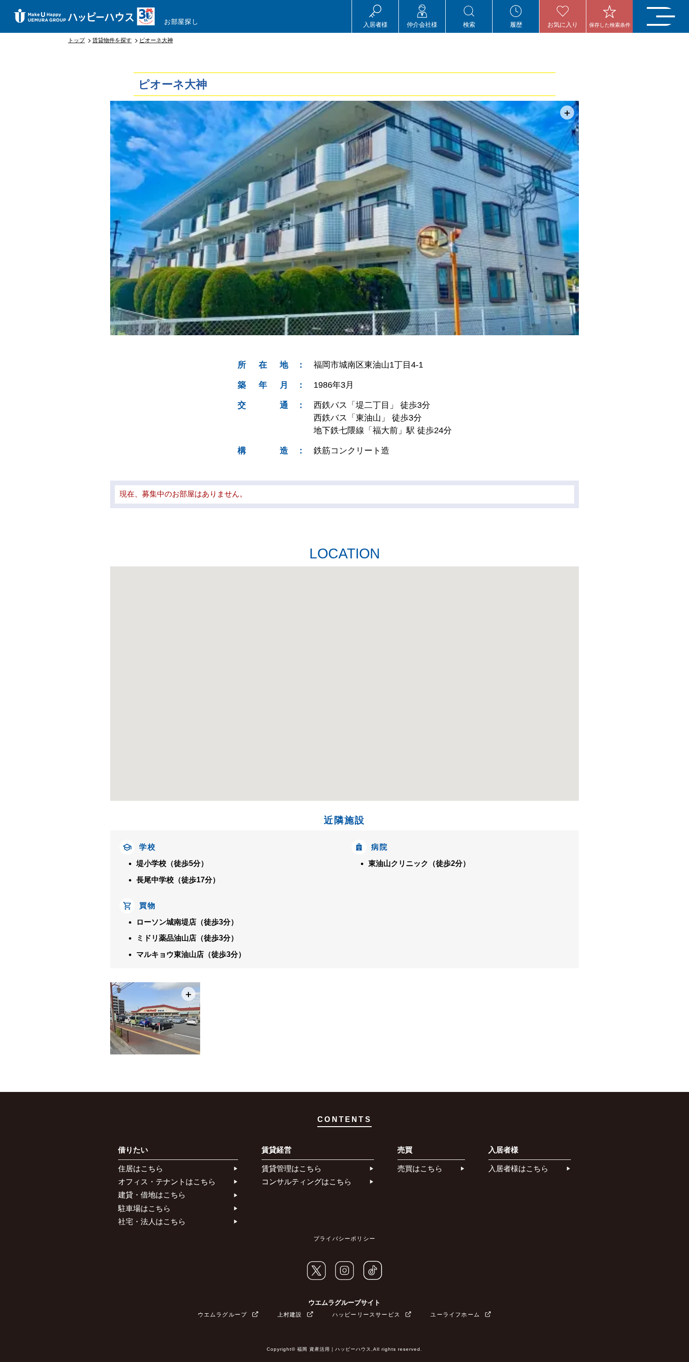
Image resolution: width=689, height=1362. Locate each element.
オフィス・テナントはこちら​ (167, 1182)
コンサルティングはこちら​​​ (307, 1182)
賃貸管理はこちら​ (292, 1169)
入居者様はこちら (518, 1169)
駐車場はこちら (144, 1208)
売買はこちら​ (419, 1169)
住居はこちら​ (140, 1169)
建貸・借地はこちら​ (152, 1195)
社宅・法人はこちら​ (152, 1222)
